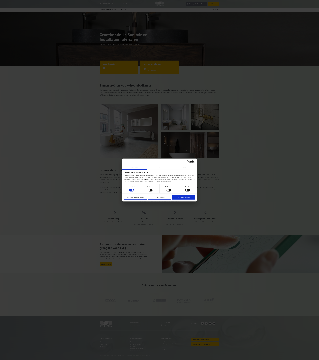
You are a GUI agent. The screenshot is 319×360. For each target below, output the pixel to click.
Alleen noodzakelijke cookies (135, 197)
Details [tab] (160, 167)
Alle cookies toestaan (183, 197)
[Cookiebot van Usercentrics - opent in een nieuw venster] (188, 161)
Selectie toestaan (159, 197)
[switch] (150, 190)
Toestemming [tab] (134, 167)
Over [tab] (184, 167)
